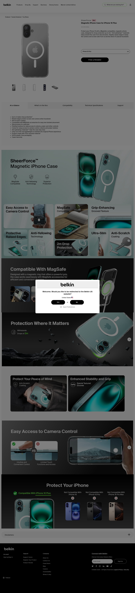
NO (77, 302)
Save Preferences (69, 307)
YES (58, 302)
